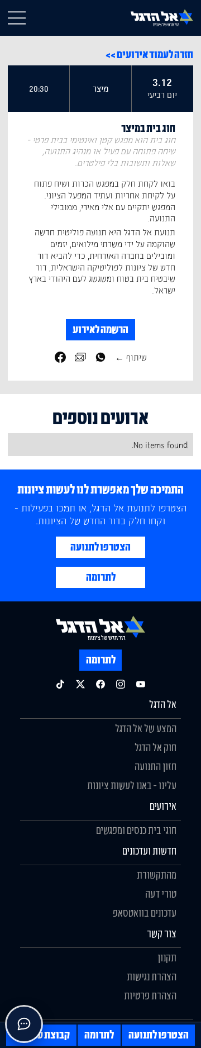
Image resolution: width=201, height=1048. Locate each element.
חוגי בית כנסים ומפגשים (136, 830)
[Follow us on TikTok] (60, 684)
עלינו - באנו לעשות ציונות (131, 785)
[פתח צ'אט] (24, 1024)
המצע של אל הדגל (145, 728)
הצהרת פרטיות (150, 995)
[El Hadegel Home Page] (162, 17)
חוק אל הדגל (155, 747)
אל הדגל (162, 704)
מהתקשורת (156, 875)
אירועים (163, 806)
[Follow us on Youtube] (140, 684)
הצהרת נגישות (151, 976)
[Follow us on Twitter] (80, 684)
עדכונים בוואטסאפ (144, 913)
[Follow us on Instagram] (120, 684)
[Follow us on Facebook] (100, 684)
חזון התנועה (155, 766)
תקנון (166, 957)
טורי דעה (160, 894)
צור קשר (161, 933)
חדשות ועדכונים (149, 851)
